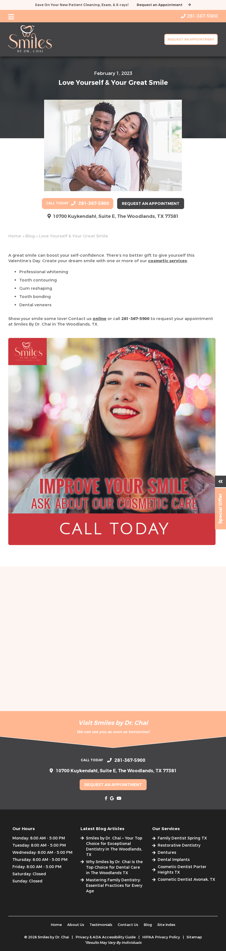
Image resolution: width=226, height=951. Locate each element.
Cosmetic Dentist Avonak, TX (186, 879)
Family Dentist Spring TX (182, 838)
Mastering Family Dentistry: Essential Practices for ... (178, 689)
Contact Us (128, 924)
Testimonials (101, 924)
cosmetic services (167, 261)
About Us (75, 924)
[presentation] (106, 798)
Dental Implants (174, 859)
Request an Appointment (159, 5)
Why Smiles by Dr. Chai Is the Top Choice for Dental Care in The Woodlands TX (114, 867)
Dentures (167, 852)
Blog (30, 236)
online (99, 318)
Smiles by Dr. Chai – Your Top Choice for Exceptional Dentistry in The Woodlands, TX (114, 846)
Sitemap (194, 937)
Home (14, 236)
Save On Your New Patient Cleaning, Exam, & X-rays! (81, 5)
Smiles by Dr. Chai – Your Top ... (38, 684)
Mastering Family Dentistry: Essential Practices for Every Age (114, 885)
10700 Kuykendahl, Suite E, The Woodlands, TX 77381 (116, 216)
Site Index (166, 924)
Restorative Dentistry (179, 845)
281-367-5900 (135, 318)
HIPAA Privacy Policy (161, 937)
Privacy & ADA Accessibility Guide (106, 937)
